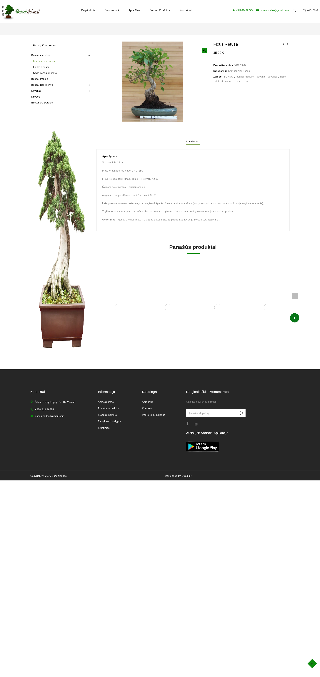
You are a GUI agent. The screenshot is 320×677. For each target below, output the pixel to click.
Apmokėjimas (106, 402)
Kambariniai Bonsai (239, 71)
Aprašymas (193, 141)
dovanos (273, 76)
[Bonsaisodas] (21, 12)
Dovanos (36, 90)
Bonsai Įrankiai (40, 79)
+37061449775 (244, 10)
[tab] (193, 142)
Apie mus (134, 10)
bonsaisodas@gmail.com (274, 10)
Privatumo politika (108, 408)
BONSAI (229, 76)
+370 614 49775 (44, 409)
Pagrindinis (88, 10)
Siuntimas (104, 427)
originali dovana (223, 81)
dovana (261, 76)
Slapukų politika (107, 415)
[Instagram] (198, 424)
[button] (204, 50)
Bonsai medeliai (40, 55)
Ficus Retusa (283, 46)
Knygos (35, 96)
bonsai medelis (245, 76)
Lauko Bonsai (41, 67)
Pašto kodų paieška (153, 415)
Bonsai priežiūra (160, 10)
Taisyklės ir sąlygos (109, 421)
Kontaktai (185, 10)
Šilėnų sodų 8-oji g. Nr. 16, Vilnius (55, 402)
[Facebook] (189, 424)
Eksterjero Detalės (42, 102)
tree (247, 81)
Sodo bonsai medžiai (45, 73)
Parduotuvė (112, 10)
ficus (283, 76)
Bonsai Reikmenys (42, 84)
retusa (238, 81)
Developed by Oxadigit (178, 476)
